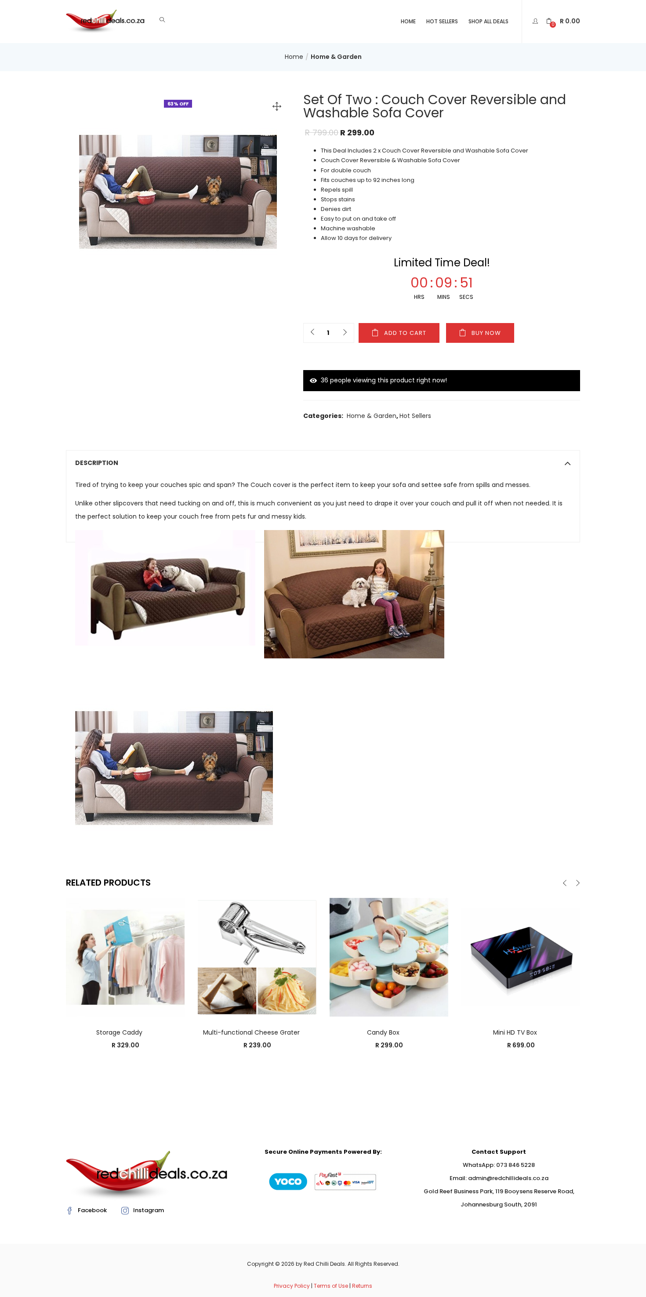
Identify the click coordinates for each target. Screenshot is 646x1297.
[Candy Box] (389, 956)
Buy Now (486, 333)
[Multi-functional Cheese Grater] (257, 956)
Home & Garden (336, 56)
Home (408, 21)
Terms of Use (331, 1286)
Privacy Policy (292, 1286)
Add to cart (405, 333)
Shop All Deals (488, 21)
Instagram (148, 1210)
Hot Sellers (442, 21)
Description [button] (96, 462)
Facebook (92, 1210)
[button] (563, 21)
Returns (362, 1286)
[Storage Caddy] (125, 956)
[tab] (323, 462)
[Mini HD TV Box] (520, 956)
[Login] (536, 21)
